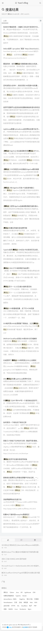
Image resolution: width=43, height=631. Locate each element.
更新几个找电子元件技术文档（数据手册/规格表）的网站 (21, 441)
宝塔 (15, 602)
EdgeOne (22, 599)
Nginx (29, 609)
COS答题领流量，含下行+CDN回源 (19, 308)
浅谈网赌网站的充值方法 (12, 499)
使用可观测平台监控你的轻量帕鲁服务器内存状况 (21, 107)
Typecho (18, 596)
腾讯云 (6, 592)
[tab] (8, 540)
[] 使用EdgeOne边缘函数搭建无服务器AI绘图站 (21, 206)
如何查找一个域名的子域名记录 (14, 422)
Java (17, 592)
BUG (36, 602)
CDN (34, 592)
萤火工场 (29, 599)
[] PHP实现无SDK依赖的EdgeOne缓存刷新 (21, 169)
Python (12, 592)
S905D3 (10, 609)
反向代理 (6, 606)
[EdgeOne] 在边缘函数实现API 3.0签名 (21, 151)
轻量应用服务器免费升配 (15, 228)
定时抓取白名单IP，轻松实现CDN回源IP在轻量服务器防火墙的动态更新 (21, 86)
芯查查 (36, 599)
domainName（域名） (11, 599)
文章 (5, 21)
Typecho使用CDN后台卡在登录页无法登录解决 (21, 250)
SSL (18, 606)
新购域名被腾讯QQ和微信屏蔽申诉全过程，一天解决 (21, 478)
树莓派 (26, 602)
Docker (24, 596)
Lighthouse (27, 592)
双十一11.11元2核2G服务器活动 (18, 287)
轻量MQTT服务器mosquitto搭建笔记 (16, 514)
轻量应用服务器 (9, 596)
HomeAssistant (8, 602)
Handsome (23, 609)
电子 (30, 606)
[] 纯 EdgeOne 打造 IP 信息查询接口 (18, 188)
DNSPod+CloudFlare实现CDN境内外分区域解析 (20, 339)
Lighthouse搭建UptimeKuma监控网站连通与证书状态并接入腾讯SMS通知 (21, 129)
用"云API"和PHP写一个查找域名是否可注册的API (21, 401)
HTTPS (13, 606)
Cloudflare (24, 606)
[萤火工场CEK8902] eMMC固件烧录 (14, 559)
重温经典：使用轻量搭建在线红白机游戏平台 (21, 64)
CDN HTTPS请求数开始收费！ (17, 268)
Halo (31, 602)
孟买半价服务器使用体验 (15, 459)
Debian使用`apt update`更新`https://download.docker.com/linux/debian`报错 (21, 49)
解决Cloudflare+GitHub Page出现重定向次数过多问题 (21, 573)
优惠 (5, 609)
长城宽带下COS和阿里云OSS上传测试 (19, 360)
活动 (20, 602)
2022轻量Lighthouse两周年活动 (17, 379)
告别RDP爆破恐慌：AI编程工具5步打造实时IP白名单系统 (21, 27)
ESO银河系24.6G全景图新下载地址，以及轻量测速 (21, 323)
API (21, 592)
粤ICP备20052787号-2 (24, 625)
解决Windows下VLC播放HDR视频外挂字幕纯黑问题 (20, 552)
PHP (35, 606)
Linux (16, 609)
